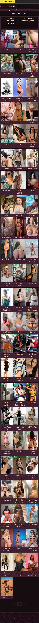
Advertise (26, 618)
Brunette (10, 21)
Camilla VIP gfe (7, 284)
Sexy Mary (19, 215)
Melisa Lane (19, 237)
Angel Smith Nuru (19, 428)
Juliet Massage (7, 477)
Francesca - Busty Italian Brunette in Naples (19, 404)
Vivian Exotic (6, 597)
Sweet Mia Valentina (6, 525)
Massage (10, 23)
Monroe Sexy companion (32, 501)
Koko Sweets (6, 332)
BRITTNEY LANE (6, 379)
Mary (32, 191)
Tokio (7, 122)
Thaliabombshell (20, 259)
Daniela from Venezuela (32, 99)
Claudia (6, 144)
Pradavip (7, 49)
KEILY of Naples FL (32, 145)
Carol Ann (32, 403)
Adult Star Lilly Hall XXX (32, 550)
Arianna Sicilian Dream (32, 452)
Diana (19, 49)
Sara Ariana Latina (32, 477)
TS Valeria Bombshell (7, 452)
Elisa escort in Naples (19, 477)
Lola (6, 215)
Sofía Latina (7, 500)
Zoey (19, 332)
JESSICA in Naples (19, 309)
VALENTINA (7, 191)
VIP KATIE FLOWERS (6, 550)
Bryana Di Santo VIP (32, 260)
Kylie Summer (7, 237)
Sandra (19, 549)
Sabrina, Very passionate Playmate (19, 525)
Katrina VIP (19, 451)
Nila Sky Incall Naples (19, 574)
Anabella (19, 169)
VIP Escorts (28, 18)
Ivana (32, 122)
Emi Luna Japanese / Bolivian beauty (6, 355)
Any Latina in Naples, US (32, 50)
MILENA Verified (6, 404)
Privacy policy (12, 618)
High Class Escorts (26, 10)
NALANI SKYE (19, 74)
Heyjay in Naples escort (19, 501)
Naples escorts (11, 10)
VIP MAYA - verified (32, 75)
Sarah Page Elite (7, 428)
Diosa (7, 169)
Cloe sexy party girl (6, 574)
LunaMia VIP (32, 283)
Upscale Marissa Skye (32, 574)
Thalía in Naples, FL (19, 379)
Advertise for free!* (8, 2)
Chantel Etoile (19, 354)
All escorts (18, 10)
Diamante (32, 378)
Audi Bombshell (7, 309)
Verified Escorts (28, 21)
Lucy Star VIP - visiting (6, 99)
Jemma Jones (32, 169)
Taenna (32, 332)
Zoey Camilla (32, 237)
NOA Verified (32, 427)
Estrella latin (6, 259)
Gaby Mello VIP (19, 284)
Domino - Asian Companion (19, 99)
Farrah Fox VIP (32, 355)
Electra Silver (32, 524)
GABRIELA (32, 215)
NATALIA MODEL (19, 192)
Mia (19, 144)
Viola (19, 122)
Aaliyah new (6, 74)
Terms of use (19, 618)
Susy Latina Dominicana (32, 309)
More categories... (20, 27)
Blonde (10, 18)
